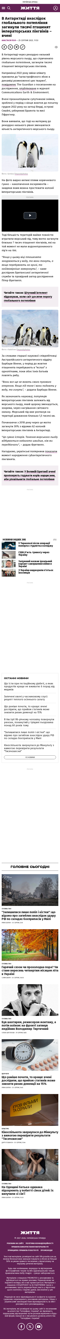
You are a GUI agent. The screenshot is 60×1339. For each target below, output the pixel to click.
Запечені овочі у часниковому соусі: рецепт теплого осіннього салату (26, 698)
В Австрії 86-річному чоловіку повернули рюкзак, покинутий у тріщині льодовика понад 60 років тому (29, 722)
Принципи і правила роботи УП (23, 1250)
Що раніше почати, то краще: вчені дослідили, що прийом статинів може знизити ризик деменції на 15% (26, 709)
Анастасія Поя (9, 40)
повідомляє (9, 84)
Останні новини (16, 678)
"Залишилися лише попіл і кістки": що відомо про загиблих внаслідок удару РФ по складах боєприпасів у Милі (29, 735)
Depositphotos (21, 174)
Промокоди (46, 1250)
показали (51, 451)
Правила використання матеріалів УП (30, 1247)
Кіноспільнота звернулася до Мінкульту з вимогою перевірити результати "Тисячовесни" (29, 748)
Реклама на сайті (15, 1243)
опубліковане (27, 88)
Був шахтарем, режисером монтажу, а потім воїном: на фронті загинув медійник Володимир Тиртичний (29, 1025)
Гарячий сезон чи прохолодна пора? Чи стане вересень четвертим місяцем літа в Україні (30, 970)
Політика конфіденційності (39, 1243)
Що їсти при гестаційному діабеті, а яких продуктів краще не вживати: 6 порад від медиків (29, 686)
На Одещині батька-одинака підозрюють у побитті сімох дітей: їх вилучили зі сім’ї (27, 1190)
